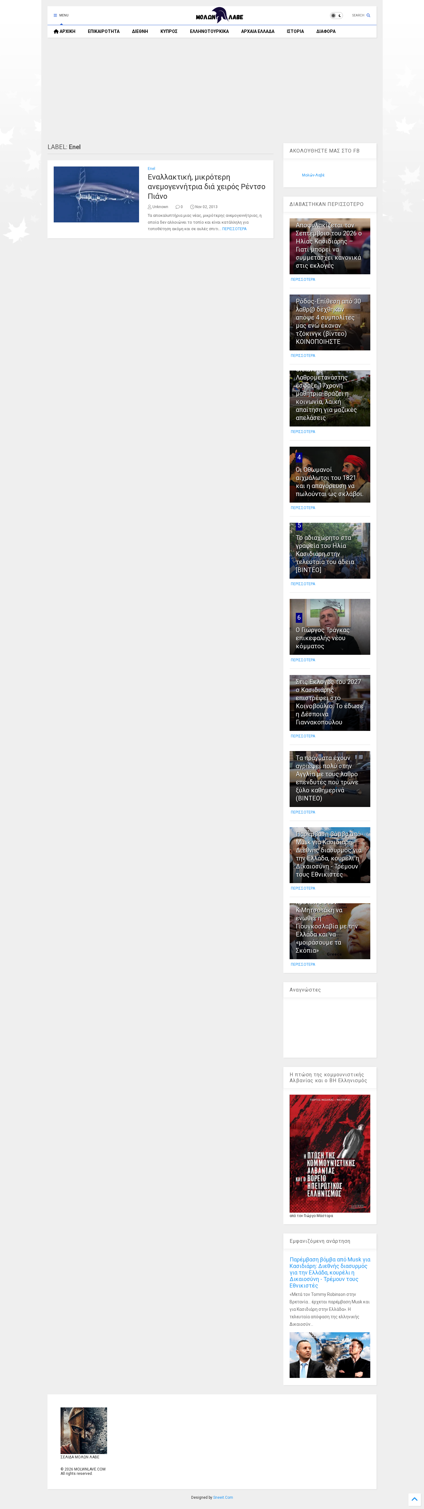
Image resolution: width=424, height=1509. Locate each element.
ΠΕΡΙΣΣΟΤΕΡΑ (234, 229)
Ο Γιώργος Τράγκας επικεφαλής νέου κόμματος (323, 638)
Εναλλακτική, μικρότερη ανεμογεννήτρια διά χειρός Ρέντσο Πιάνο (206, 187)
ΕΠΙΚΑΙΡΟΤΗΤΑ (104, 31)
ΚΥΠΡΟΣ (169, 31)
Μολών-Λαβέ (313, 175)
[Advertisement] (212, 90)
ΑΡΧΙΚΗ (67, 31)
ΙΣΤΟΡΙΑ (295, 31)
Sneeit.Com (223, 1497)
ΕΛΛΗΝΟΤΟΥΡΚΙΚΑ (209, 31)
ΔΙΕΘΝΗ (140, 31)
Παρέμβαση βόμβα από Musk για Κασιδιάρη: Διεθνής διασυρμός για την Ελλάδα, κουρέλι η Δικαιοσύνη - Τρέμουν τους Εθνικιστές (330, 1272)
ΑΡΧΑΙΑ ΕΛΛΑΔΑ (257, 31)
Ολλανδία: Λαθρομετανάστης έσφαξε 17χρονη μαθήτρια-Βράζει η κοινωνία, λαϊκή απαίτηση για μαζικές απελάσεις (326, 394)
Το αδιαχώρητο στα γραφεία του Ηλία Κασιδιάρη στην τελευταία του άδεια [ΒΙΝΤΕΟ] (325, 554)
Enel (151, 168)
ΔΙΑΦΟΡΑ (326, 31)
